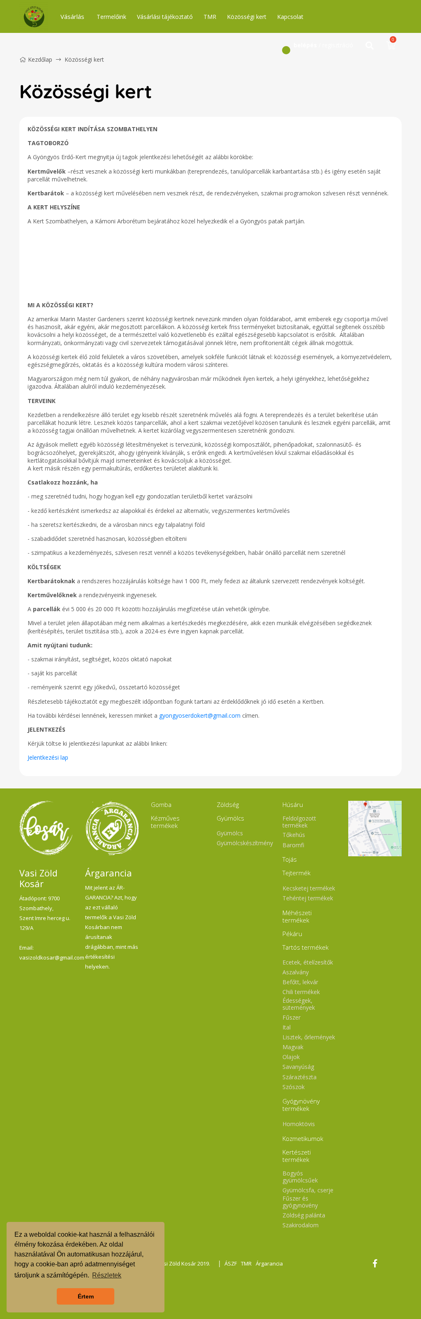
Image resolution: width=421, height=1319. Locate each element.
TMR (210, 17)
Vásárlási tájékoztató (165, 17)
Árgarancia (269, 1263)
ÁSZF (230, 1263)
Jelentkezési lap (48, 757)
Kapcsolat (290, 17)
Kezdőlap (40, 59)
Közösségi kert (246, 17)
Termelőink (111, 17)
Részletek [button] (106, 1275)
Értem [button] (86, 1296)
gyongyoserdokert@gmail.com (200, 715)
